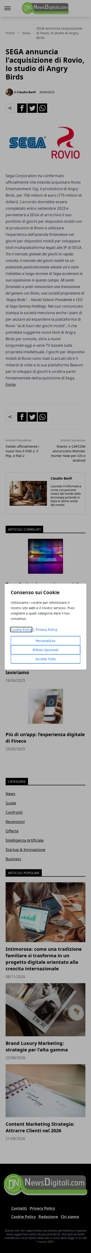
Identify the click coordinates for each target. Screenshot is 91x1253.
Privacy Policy (46, 629)
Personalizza (45, 641)
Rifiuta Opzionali (46, 650)
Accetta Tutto (45, 659)
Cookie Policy (21, 629)
